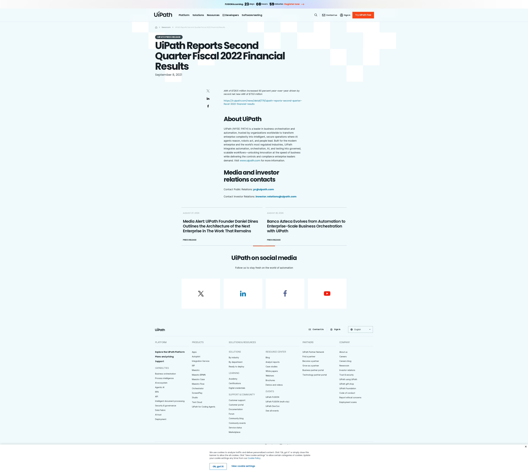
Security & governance (165, 405)
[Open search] (315, 14)
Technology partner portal (314, 375)
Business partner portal (313, 370)
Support (159, 361)
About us (343, 352)
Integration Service (200, 361)
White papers (272, 371)
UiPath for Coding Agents (203, 407)
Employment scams (348, 402)
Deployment (160, 419)
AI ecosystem (161, 383)
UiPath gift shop (346, 384)
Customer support (237, 400)
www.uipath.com (250, 160)
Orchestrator (198, 388)
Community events (237, 423)
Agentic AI (159, 387)
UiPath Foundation (347, 388)
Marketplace (234, 432)
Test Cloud (197, 402)
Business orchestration (165, 374)
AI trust (158, 414)
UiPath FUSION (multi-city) (277, 401)
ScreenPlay (197, 393)
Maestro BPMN (199, 375)
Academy (233, 379)
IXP (193, 365)
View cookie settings (243, 466)
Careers (343, 356)
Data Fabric (160, 410)
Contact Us (318, 329)
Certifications (235, 383)
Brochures (270, 380)
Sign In (337, 329)
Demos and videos (274, 385)
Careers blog (345, 361)
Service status (235, 427)
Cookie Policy (254, 458)
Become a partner (310, 361)
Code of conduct (347, 393)
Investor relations (347, 370)
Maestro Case (198, 379)
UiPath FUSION (272, 397)
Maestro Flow (198, 384)
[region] (264, 458)
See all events (272, 410)
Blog (268, 357)
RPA (157, 392)
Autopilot (196, 356)
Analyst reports (273, 362)
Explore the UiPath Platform (170, 352)
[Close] (526, 446)
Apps (194, 352)
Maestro (196, 370)
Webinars (270, 375)
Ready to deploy (236, 366)
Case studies (271, 366)
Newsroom (344, 365)
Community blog (236, 418)
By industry (234, 357)
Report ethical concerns (350, 397)
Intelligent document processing (170, 401)
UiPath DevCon (273, 406)
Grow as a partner (310, 365)
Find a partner (308, 356)
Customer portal (236, 405)
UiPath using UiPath (348, 379)
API (156, 396)
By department (235, 362)
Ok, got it (218, 466)
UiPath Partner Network (313, 352)
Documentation (236, 409)
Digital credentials (237, 388)
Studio (195, 397)
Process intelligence (164, 378)
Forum (231, 414)
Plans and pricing (164, 356)
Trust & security (346, 375)
